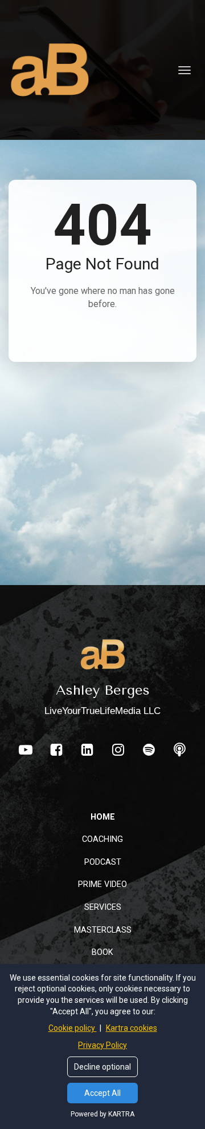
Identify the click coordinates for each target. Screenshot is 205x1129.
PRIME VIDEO (102, 884)
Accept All (102, 1093)
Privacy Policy (102, 1045)
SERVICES (102, 907)
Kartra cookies (131, 1028)
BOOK (102, 952)
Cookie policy (72, 1028)
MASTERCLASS (103, 929)
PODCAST (102, 861)
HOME (103, 816)
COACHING (102, 839)
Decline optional (102, 1066)
